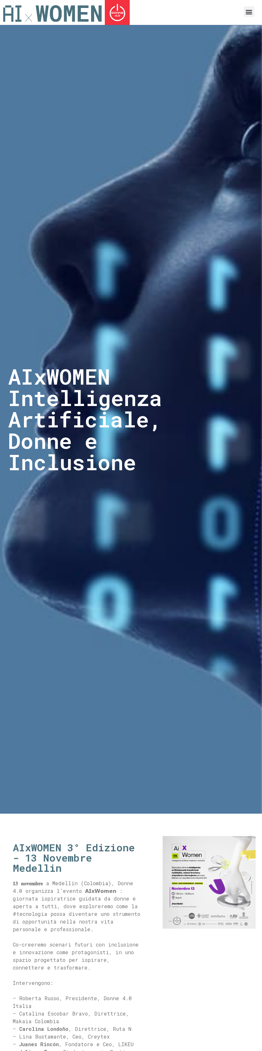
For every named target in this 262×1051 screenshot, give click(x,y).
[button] (249, 11)
